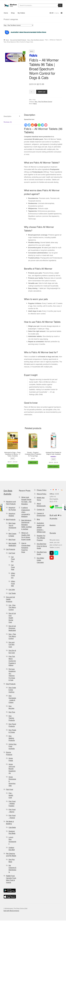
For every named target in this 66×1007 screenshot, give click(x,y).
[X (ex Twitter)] (52, 553)
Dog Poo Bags (12, 860)
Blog (38, 519)
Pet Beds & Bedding (10, 822)
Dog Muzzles (11, 707)
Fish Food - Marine (12, 810)
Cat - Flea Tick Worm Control (12, 607)
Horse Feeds (11, 759)
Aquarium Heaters (12, 514)
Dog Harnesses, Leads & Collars (12, 698)
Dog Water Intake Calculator (40, 560)
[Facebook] (25, 123)
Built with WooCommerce (11, 911)
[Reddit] (32, 123)
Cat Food (12, 553)
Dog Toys (12, 712)
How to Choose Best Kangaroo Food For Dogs (25, 547)
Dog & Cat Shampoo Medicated (12, 628)
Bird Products (10, 519)
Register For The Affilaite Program (41, 537)
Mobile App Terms (41, 498)
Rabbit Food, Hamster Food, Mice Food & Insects (11, 879)
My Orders (21, 13)
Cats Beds (12, 827)
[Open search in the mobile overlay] (40, 5)
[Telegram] (42, 123)
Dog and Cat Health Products (18, 40)
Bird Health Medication (12, 544)
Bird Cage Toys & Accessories (12, 526)
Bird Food (12, 539)
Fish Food (9, 789)
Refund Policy (41, 494)
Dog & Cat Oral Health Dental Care (12, 617)
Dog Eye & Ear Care (12, 651)
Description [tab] (7, 116)
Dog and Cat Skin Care (11, 644)
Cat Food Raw (13, 567)
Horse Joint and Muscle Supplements (12, 768)
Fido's (35, 103)
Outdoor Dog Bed (12, 848)
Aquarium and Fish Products (11, 502)
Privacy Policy (41, 490)
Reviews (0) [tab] (8, 122)
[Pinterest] (35, 123)
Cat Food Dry (13, 559)
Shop (13, 13)
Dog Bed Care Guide (42, 553)
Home (6, 13)
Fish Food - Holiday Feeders (12, 803)
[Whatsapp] (39, 123)
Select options (12, 466)
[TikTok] (56, 553)
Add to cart (41, 92)
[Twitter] (29, 123)
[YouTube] (52, 557)
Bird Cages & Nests (12, 534)
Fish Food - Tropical (12, 816)
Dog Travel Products (12, 725)
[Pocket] (45, 123)
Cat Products (10, 549)
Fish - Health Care (11, 795)
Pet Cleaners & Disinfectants (12, 868)
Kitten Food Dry (13, 575)
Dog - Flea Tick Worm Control (35, 40)
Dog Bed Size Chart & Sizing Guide (42, 546)
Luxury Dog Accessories (12, 840)
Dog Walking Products (12, 738)
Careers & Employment (41, 514)
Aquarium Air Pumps (12, 508)
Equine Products (9, 753)
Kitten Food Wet (13, 583)
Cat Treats (12, 593)
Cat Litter (12, 589)
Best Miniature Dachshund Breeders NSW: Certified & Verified (26, 524)
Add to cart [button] (33, 462)
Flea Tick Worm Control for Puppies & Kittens (12, 660)
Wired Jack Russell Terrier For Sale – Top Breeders (26, 500)
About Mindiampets (41, 504)
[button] (24, 52)
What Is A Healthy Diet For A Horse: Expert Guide (26, 536)
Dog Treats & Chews (12, 731)
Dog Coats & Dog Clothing (12, 689)
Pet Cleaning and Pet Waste (11, 854)
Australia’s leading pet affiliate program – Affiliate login (41, 527)
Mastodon (53, 525)
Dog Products (10, 684)
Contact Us (40, 509)
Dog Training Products (12, 718)
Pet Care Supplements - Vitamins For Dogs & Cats (12, 674)
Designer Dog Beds (12, 832)
